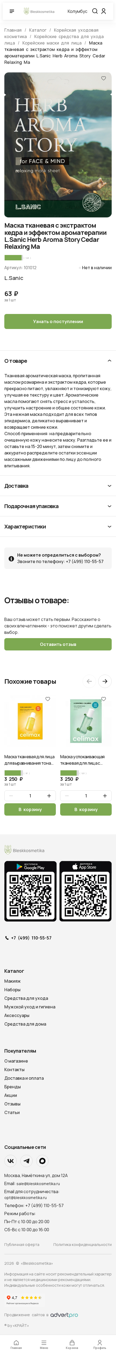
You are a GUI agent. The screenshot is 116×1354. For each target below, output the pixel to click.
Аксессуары (16, 1015)
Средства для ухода (26, 998)
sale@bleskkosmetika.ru (38, 1183)
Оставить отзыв (58, 644)
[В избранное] (103, 78)
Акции (10, 1095)
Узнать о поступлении (58, 321)
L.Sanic (13, 278)
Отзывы (12, 1104)
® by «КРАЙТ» (16, 1325)
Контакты (14, 1069)
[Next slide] (105, 681)
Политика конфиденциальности (82, 1244)
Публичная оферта (21, 1244)
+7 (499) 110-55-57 (31, 938)
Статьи (12, 1112)
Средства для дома (25, 1024)
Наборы (12, 990)
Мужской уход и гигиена (29, 1007)
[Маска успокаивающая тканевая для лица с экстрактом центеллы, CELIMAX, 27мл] (86, 721)
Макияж (12, 981)
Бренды (12, 1087)
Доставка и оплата (24, 1078)
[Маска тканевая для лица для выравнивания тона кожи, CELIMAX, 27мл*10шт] (30, 721)
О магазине (16, 1061)
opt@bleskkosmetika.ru (25, 1197)
